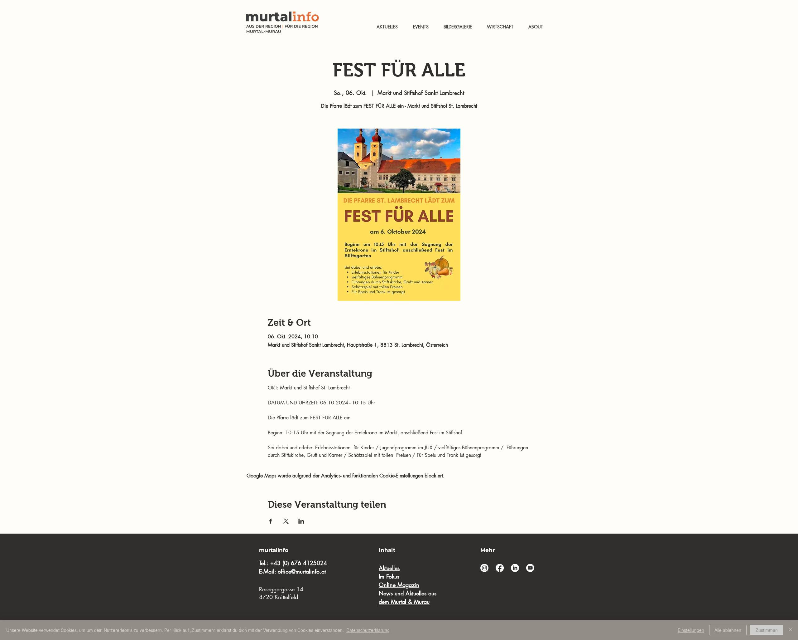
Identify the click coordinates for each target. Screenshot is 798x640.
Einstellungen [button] (691, 630)
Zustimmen (767, 630)
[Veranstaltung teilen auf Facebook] (271, 521)
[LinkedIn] (515, 568)
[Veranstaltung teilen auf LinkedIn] (301, 521)
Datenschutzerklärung (368, 630)
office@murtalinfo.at (302, 571)
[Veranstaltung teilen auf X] (286, 521)
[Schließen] (790, 630)
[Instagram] (484, 568)
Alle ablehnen (727, 630)
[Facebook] (500, 568)
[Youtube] (530, 568)
